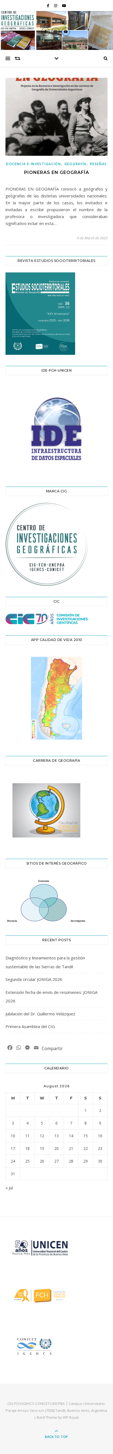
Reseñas (98, 164)
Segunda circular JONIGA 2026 (33, 979)
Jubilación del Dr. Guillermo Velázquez (40, 1013)
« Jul (9, 1187)
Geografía (75, 164)
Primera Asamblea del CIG (30, 1026)
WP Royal (70, 1417)
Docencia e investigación (33, 164)
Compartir (52, 1048)
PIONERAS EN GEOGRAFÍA (56, 172)
